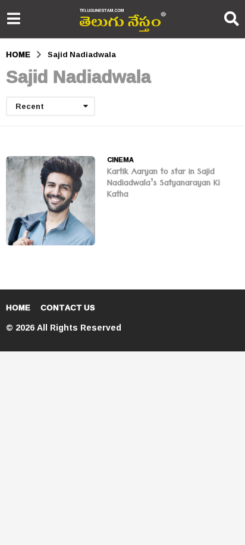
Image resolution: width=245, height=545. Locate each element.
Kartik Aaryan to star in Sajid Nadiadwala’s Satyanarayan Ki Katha (163, 184)
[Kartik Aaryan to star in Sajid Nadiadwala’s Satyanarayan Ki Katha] (50, 200)
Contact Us (67, 307)
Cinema (120, 159)
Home (18, 307)
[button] (13, 19)
